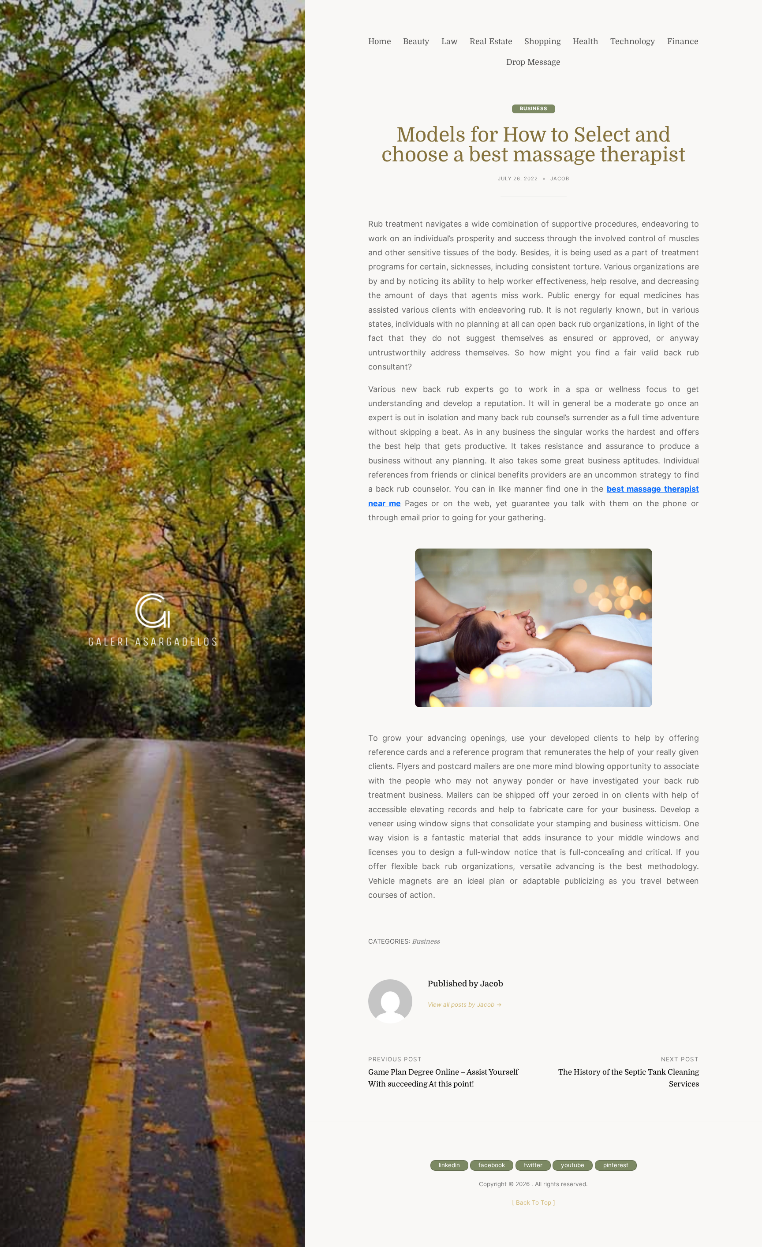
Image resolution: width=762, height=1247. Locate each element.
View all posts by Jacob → (465, 1004)
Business (533, 108)
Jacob (559, 178)
